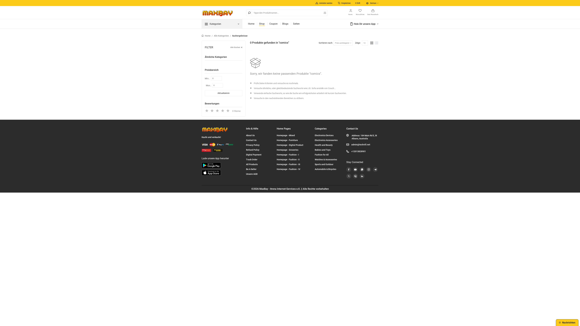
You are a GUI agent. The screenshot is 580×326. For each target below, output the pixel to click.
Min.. (207, 78)
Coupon (273, 23)
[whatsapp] (362, 169)
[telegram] (375, 169)
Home (251, 23)
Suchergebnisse (240, 36)
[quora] (355, 176)
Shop (262, 23)
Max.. (208, 85)
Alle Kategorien (221, 36)
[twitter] (348, 176)
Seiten (296, 23)
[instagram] (368, 169)
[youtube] (355, 169)
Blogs (285, 23)
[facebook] (348, 169)
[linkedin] (362, 176)
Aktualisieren (224, 93)
